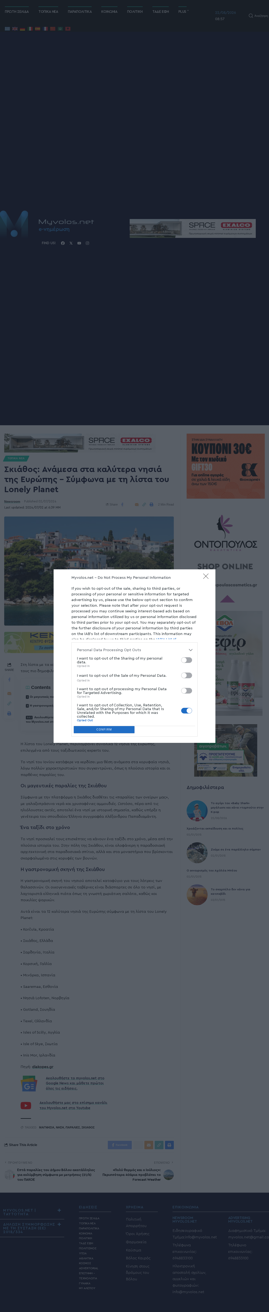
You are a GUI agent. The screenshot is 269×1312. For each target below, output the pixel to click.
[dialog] (134, 656)
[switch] (186, 660)
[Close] (207, 578)
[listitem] (134, 650)
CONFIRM (104, 729)
